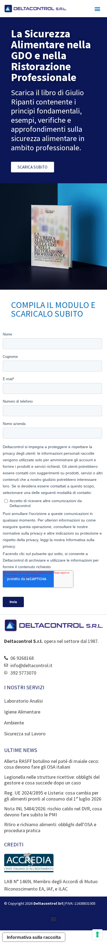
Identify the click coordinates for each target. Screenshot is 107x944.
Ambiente (14, 723)
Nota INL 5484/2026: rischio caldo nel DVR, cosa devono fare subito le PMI (53, 811)
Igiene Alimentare (22, 712)
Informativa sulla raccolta (34, 937)
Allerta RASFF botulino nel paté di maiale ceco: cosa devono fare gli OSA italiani (51, 764)
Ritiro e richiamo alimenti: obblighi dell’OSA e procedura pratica (50, 827)
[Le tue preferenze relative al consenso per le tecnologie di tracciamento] (97, 934)
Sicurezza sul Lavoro (25, 733)
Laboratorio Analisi (23, 701)
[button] (97, 8)
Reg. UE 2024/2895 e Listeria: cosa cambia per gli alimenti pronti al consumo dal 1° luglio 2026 (52, 796)
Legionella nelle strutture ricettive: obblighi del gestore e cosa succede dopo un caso (52, 780)
